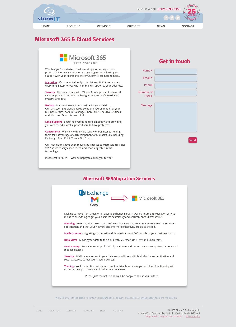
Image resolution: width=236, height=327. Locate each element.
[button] (104, 26)
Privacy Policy (193, 316)
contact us (104, 276)
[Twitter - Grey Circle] (177, 17)
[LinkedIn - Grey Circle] (166, 17)
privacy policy (147, 297)
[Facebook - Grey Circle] (171, 17)
